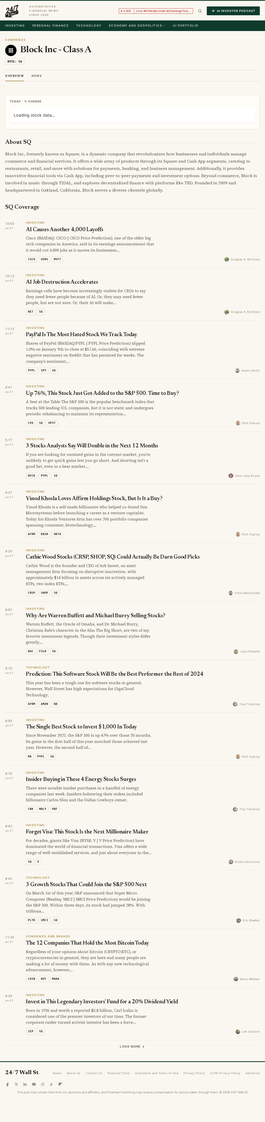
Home (57, 1073)
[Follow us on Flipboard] (60, 1084)
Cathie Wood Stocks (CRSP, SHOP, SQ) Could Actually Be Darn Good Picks (113, 557)
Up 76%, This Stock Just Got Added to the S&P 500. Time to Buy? (102, 393)
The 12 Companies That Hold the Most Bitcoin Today (87, 943)
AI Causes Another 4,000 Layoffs (64, 230)
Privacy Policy (194, 1073)
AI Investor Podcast (236, 11)
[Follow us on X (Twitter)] (16, 1084)
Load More (132, 1046)
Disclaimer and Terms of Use (156, 1073)
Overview (14, 76)
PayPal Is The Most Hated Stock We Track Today (81, 335)
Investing (15, 25)
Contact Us (94, 1073)
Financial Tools (119, 1073)
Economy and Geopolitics (135, 25)
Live (158, 10)
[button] (200, 11)
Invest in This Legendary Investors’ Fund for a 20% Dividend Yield (102, 1002)
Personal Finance (50, 25)
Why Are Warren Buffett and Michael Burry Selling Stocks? (95, 616)
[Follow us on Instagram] (42, 1084)
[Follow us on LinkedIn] (25, 1084)
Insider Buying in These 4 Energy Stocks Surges (81, 779)
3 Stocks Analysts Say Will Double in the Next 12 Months (92, 446)
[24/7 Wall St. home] (12, 10)
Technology (89, 25)
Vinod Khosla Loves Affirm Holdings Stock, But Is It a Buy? (94, 499)
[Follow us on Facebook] (7, 1084)
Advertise (253, 1073)
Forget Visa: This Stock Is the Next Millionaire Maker (87, 832)
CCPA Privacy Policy (225, 1073)
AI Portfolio (185, 25)
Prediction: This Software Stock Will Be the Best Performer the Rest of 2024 (114, 674)
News (37, 76)
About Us (73, 1073)
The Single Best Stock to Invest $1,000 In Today (81, 727)
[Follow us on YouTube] (34, 1084)
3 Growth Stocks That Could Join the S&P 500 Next (86, 885)
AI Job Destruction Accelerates (62, 282)
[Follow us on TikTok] (51, 1084)
